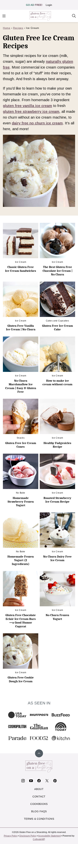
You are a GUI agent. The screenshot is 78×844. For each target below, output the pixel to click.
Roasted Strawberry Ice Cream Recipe (57, 499)
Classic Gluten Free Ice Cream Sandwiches (20, 268)
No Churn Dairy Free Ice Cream (57, 558)
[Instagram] (23, 781)
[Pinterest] (55, 781)
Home (6, 27)
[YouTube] (31, 781)
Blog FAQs (39, 811)
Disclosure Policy (27, 836)
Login (49, 4)
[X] (47, 781)
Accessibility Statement (49, 836)
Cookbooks (39, 803)
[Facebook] (39, 781)
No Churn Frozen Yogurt (57, 616)
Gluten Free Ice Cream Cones (20, 444)
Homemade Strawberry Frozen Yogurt (21, 501)
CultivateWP (39, 839)
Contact (39, 796)
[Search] (74, 16)
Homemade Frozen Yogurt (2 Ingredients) (20, 560)
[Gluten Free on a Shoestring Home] (40, 16)
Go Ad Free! (34, 4)
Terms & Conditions (39, 818)
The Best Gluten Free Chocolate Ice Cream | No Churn (57, 270)
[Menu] (4, 16)
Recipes (18, 27)
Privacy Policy (11, 836)
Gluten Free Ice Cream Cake (57, 327)
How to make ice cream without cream (57, 382)
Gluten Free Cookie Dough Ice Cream (21, 679)
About (39, 789)
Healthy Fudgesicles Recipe (57, 444)
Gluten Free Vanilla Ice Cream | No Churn (20, 327)
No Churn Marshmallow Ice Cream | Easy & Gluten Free (20, 386)
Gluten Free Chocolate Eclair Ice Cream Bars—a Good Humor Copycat (20, 620)
